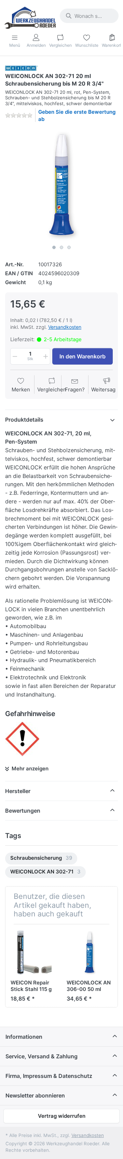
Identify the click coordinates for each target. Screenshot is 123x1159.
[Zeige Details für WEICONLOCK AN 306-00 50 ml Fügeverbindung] (89, 952)
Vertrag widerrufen (61, 1116)
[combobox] (89, 16)
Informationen (23, 1036)
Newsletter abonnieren (35, 1095)
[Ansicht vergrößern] (61, 185)
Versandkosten (64, 327)
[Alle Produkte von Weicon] (21, 68)
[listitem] (61, 185)
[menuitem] (41, 858)
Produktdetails (24, 419)
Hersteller (17, 791)
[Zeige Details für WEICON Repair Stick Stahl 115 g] (33, 952)
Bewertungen (22, 810)
